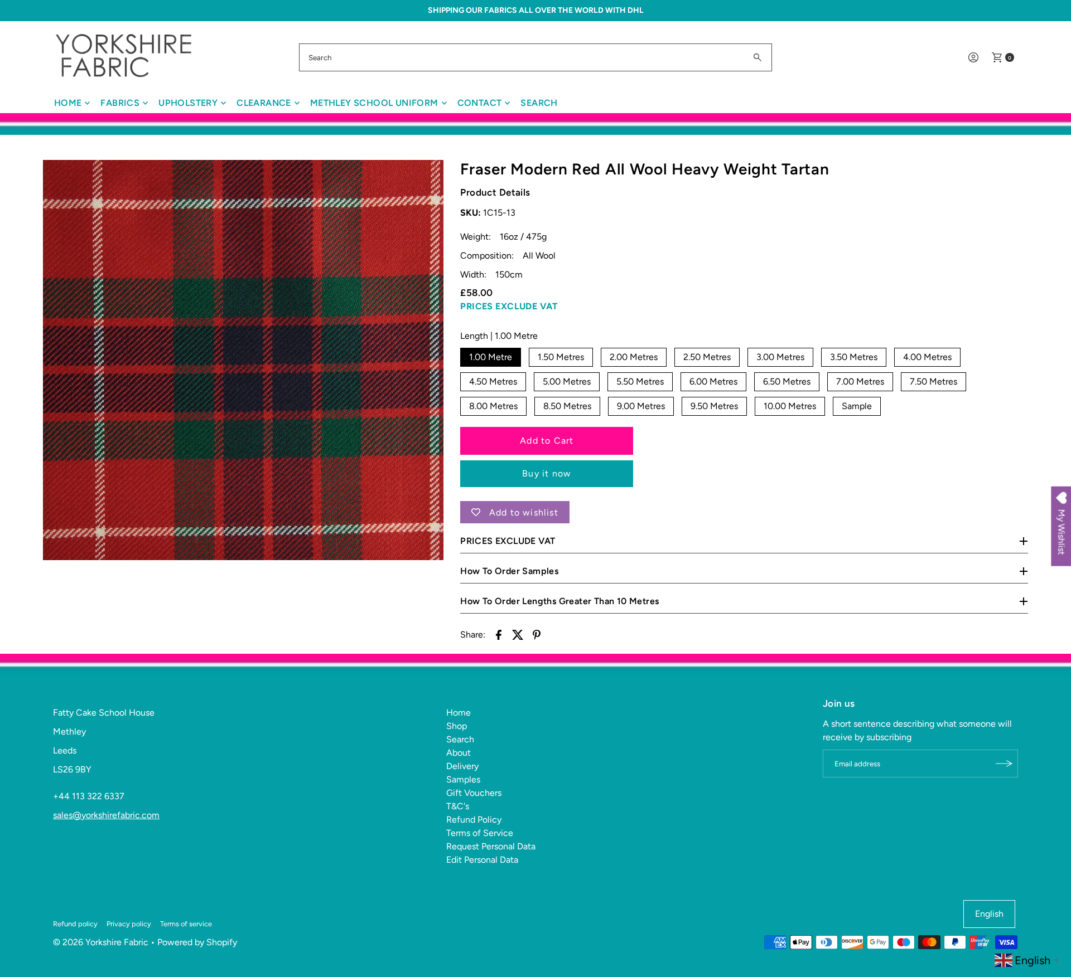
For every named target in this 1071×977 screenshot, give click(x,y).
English (989, 913)
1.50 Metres (561, 357)
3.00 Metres (780, 357)
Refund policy (75, 924)
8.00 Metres (493, 406)
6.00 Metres (713, 381)
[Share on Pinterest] (536, 634)
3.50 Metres (853, 357)
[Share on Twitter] (517, 634)
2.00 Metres (634, 357)
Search (538, 103)
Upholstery (188, 103)
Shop (456, 726)
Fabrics (119, 103)
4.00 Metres (927, 357)
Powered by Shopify (197, 942)
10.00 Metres (790, 406)
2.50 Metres (707, 357)
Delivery (462, 766)
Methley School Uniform (374, 103)
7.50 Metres (933, 381)
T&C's (457, 806)
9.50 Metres (714, 406)
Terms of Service (479, 833)
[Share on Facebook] (498, 634)
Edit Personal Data (482, 859)
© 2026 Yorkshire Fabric (100, 942)
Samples (463, 779)
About (458, 752)
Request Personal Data (491, 846)
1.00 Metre (490, 357)
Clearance (264, 103)
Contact (479, 103)
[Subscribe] (1004, 763)
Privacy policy (129, 924)
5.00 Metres (567, 381)
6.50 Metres (787, 381)
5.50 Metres (640, 381)
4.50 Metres (493, 381)
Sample (857, 406)
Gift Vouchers (473, 793)
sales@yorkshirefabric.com (106, 815)
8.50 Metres (567, 406)
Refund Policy (473, 819)
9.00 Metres (641, 406)
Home (68, 103)
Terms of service (186, 924)
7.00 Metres (860, 381)
